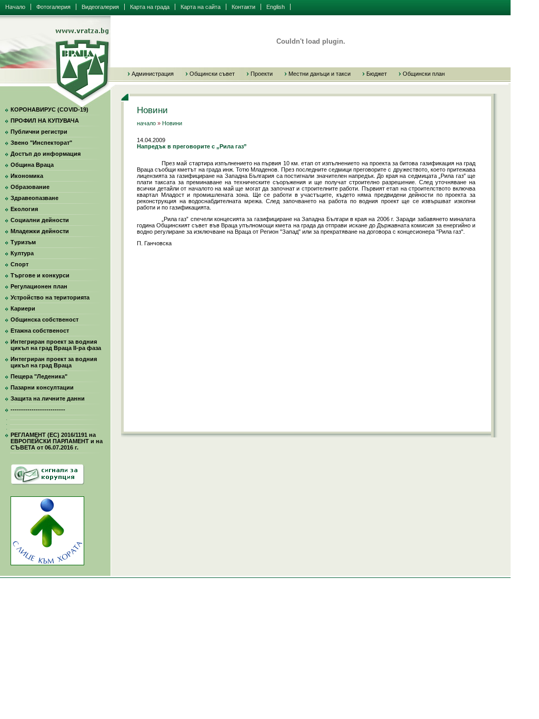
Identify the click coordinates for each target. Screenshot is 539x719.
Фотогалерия (53, 7)
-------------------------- (38, 409)
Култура (22, 253)
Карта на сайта (201, 7)
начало (146, 123)
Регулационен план (39, 286)
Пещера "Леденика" (39, 376)
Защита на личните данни (48, 398)
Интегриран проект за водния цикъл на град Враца (54, 362)
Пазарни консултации (42, 387)
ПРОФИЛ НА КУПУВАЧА (45, 120)
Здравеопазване (34, 198)
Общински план (424, 74)
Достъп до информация (46, 154)
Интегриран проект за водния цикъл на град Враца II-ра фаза (56, 344)
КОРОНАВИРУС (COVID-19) (49, 109)
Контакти (243, 7)
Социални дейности (40, 220)
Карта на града (149, 7)
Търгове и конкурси (40, 275)
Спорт (19, 264)
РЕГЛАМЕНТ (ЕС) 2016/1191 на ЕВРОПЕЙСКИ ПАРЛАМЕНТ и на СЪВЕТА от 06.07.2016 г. (57, 441)
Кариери (23, 308)
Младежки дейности (40, 231)
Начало (15, 7)
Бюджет (376, 74)
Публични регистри (39, 131)
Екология (24, 209)
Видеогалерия (100, 7)
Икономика (27, 176)
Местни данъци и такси (319, 74)
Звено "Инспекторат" (41, 142)
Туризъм (23, 242)
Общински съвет (212, 74)
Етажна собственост (40, 330)
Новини (172, 123)
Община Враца (32, 165)
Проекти (262, 74)
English (275, 7)
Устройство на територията (50, 297)
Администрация (153, 74)
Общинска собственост (44, 319)
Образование (30, 187)
